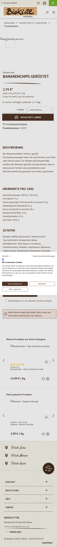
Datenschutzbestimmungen (44, 256)
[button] (7, 256)
